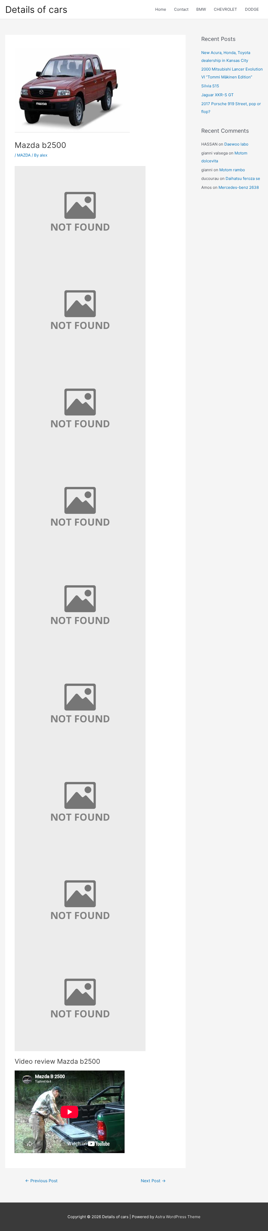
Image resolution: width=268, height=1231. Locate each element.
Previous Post (41, 1180)
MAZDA (24, 155)
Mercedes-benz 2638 (239, 187)
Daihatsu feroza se (243, 178)
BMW (201, 9)
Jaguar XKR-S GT (217, 94)
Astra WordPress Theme (177, 1216)
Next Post (153, 1180)
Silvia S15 (210, 85)
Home (160, 9)
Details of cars (36, 9)
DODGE (252, 9)
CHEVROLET (225, 9)
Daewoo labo (236, 144)
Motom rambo (232, 169)
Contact (181, 9)
